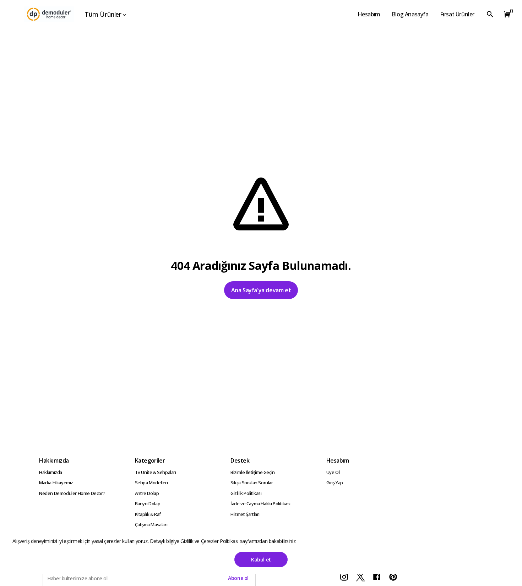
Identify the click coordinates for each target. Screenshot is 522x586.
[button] (506, 14)
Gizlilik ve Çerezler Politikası (210, 541)
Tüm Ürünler (103, 14)
